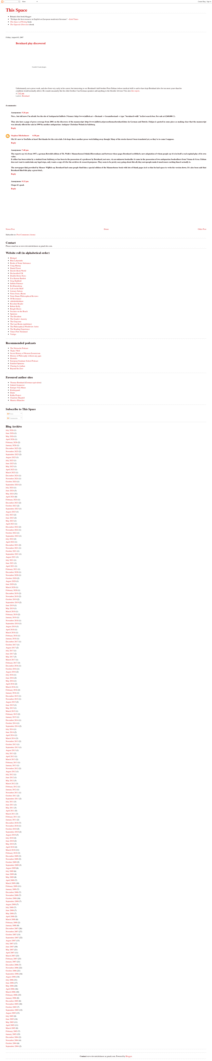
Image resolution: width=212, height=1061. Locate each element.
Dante (12, 392)
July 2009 (9, 871)
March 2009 (10, 883)
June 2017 (10, 653)
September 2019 (12, 602)
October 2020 (11, 578)
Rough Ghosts (15, 308)
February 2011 (11, 816)
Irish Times (73, 19)
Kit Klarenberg (16, 286)
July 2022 (9, 539)
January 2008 (11, 925)
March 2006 (10, 992)
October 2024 (11, 481)
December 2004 (12, 1037)
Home (106, 229)
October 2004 (11, 1043)
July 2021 (9, 560)
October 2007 (11, 934)
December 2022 (12, 527)
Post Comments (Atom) (26, 234)
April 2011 (10, 810)
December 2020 (12, 572)
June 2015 (10, 705)
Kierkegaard (15, 390)
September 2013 (12, 747)
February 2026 (11, 442)
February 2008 (11, 922)
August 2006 (11, 976)
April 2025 (10, 469)
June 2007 (10, 946)
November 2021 (12, 548)
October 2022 (11, 533)
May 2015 (10, 708)
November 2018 (12, 620)
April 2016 (10, 684)
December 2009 (12, 856)
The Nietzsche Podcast (19, 348)
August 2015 (11, 702)
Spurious (13, 314)
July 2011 (9, 801)
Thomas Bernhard (17, 382)
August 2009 (11, 868)
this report (135, 91)
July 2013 (9, 753)
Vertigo (13, 334)
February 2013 (11, 762)
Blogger (129, 1056)
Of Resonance (15, 298)
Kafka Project (15, 395)
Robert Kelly (15, 306)
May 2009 (10, 877)
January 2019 (11, 617)
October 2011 (11, 795)
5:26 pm (25, 112)
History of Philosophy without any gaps (25, 356)
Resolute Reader (16, 303)
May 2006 (10, 986)
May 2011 (10, 807)
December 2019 (12, 593)
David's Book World (18, 270)
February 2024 (11, 499)
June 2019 (10, 605)
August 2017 (11, 647)
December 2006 (12, 964)
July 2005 (9, 1016)
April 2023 (10, 523)
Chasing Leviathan (17, 366)
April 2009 (10, 880)
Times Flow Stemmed (18, 331)
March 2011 (10, 813)
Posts (11, 413)
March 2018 (10, 632)
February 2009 (11, 886)
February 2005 (11, 1031)
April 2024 (10, 496)
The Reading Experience (20, 329)
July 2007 (9, 943)
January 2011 (11, 819)
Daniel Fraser (15, 268)
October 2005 (11, 1007)
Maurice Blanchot (17, 400)
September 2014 (12, 726)
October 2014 (11, 723)
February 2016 (11, 690)
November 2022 (12, 530)
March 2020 (10, 587)
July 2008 (9, 907)
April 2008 (10, 916)
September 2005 (12, 1010)
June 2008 (10, 910)
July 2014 (9, 729)
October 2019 (11, 599)
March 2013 (10, 759)
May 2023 (10, 521)
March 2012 (10, 783)
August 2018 (11, 626)
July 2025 (9, 460)
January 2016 (11, 693)
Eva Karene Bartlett (18, 278)
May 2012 (10, 780)
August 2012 (11, 771)
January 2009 (11, 889)
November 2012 (12, 768)
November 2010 (12, 825)
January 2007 (11, 961)
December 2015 (12, 696)
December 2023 (12, 502)
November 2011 (12, 792)
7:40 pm (25, 150)
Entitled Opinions (17, 363)
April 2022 (10, 542)
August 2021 (11, 557)
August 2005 (11, 1013)
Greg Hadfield (15, 281)
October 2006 (11, 970)
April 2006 (10, 989)
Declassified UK (16, 273)
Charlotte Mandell (17, 397)
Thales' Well (15, 350)
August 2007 (11, 940)
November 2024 (12, 478)
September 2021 (12, 554)
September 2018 (12, 623)
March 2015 (10, 711)
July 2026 (9, 430)
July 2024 (9, 487)
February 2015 (11, 714)
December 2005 (12, 1001)
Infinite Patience (16, 283)
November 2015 (12, 699)
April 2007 (10, 952)
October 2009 (11, 862)
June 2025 (10, 463)
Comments (13, 418)
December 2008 (12, 892)
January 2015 (11, 717)
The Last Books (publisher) (21, 324)
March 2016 (10, 687)
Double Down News (18, 275)
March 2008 (10, 919)
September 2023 (12, 508)
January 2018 (11, 638)
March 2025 (10, 472)
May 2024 (10, 493)
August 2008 (11, 904)
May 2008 (10, 913)
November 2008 (12, 895)
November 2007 (12, 931)
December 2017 (12, 641)
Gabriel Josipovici (17, 385)
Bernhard (25, 96)
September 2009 (12, 865)
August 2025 (11, 457)
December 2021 (12, 545)
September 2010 (12, 832)
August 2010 (11, 835)
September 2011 (12, 798)
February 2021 (11, 569)
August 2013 (11, 750)
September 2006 (12, 973)
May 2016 (10, 681)
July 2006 (9, 980)
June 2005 (10, 1019)
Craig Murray (15, 265)
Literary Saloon (16, 291)
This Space (16, 9)
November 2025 (12, 451)
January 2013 (11, 765)
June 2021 (10, 563)
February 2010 (11, 853)
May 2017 (10, 656)
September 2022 (12, 536)
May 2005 (10, 1022)
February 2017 (11, 662)
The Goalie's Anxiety (18, 319)
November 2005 (12, 1004)
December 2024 (12, 475)
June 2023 (10, 518)
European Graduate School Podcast (24, 361)
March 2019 (10, 611)
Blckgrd (13, 258)
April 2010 (10, 847)
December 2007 (12, 928)
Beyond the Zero (16, 368)
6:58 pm (35, 135)
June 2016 (10, 678)
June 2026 (10, 433)
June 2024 (10, 490)
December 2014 (12, 720)
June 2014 (10, 732)
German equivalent (33, 382)
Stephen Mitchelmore (20, 135)
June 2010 (10, 841)
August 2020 (11, 581)
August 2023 (11, 511)
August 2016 (11, 672)
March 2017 (10, 659)
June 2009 (10, 874)
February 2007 (11, 958)
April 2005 (10, 1025)
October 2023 (11, 505)
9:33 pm (25, 181)
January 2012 (11, 789)
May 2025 (10, 466)
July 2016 (9, 674)
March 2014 (10, 738)
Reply (13, 128)
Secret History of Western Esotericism (25, 353)
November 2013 (12, 741)
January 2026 (11, 445)
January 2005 (11, 1034)
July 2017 (9, 650)
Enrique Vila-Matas (18, 387)
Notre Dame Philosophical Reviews (24, 296)
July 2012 (9, 774)
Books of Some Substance (20, 263)
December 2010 (12, 822)
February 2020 (11, 590)
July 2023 (9, 514)
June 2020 (10, 584)
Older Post (202, 229)
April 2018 (10, 629)
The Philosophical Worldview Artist (24, 326)
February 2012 (11, 786)
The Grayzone (15, 321)
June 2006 (10, 983)
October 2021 (11, 551)
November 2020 (12, 575)
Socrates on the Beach (19, 311)
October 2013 (11, 744)
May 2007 (10, 949)
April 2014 (10, 735)
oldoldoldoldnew (17, 301)
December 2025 (12, 448)
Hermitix (13, 358)
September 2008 (12, 901)
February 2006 (11, 995)
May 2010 (10, 844)
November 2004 (12, 1040)
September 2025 (12, 454)
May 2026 (10, 436)
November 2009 (12, 859)
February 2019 (11, 614)
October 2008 (11, 898)
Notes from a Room (18, 293)
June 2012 (10, 777)
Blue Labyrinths (16, 260)
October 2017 (11, 644)
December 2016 (12, 665)
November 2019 (12, 596)
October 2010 (11, 829)
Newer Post (10, 229)
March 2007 (10, 955)
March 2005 (10, 1028)
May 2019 (10, 608)
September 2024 (12, 484)
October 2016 (11, 669)
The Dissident (15, 316)
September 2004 (12, 1046)
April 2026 (10, 439)
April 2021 (10, 566)
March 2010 (10, 850)
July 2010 (9, 838)
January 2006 (11, 998)
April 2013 (10, 756)
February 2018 (11, 635)
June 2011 (10, 804)
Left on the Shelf (16, 288)
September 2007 (12, 937)
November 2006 (12, 967)
